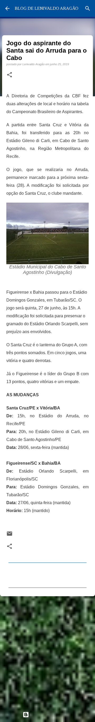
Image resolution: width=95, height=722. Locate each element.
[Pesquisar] (87, 8)
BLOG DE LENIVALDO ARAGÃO (46, 8)
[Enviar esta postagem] (9, 535)
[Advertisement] (47, 651)
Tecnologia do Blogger (50, 714)
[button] (9, 75)
